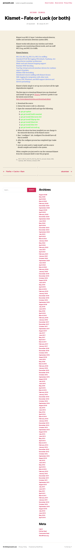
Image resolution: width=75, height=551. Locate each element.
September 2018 (44, 302)
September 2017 (44, 328)
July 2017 (42, 333)
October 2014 (43, 401)
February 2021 (43, 254)
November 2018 (44, 298)
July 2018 (42, 306)
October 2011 (43, 480)
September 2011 (44, 482)
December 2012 (44, 449)
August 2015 (43, 379)
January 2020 (43, 271)
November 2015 (44, 372)
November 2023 (44, 230)
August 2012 (43, 458)
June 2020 (42, 263)
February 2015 (43, 392)
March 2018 (43, 315)
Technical (41, 12)
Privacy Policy (68, 3)
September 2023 (44, 232)
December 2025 (44, 205)
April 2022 (42, 245)
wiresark (34, 160)
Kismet (48, 159)
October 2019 (43, 278)
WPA (38, 160)
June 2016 (42, 359)
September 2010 (44, 506)
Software (33, 12)
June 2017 (42, 335)
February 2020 (43, 269)
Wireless (29, 160)
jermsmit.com (8, 3)
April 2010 (42, 517)
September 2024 (44, 219)
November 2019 (44, 276)
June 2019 (42, 282)
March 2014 (43, 416)
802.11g (34, 159)
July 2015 (42, 381)
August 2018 (43, 304)
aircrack (44, 159)
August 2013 (43, 432)
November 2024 (44, 216)
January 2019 (43, 293)
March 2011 (42, 495)
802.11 (20, 159)
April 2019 (42, 287)
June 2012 (42, 462)
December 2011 (44, 476)
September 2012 (44, 456)
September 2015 (44, 377)
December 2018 (44, 295)
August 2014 (43, 405)
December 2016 (44, 348)
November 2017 (44, 324)
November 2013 (44, 425)
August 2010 (43, 508)
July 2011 (42, 487)
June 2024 (42, 221)
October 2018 (43, 300)
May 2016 (42, 361)
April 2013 (42, 440)
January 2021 (43, 256)
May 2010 (42, 515)
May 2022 (42, 243)
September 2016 (44, 355)
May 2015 (42, 386)
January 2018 (43, 320)
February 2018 (43, 317)
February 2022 (43, 247)
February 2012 (43, 471)
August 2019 (43, 280)
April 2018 (42, 313)
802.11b (29, 159)
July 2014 (42, 407)
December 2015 (44, 370)
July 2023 (42, 234)
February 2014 (43, 418)
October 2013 (43, 427)
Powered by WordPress (36, 547)
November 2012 (44, 451)
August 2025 (43, 210)
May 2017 (42, 337)
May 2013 (42, 438)
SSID (52, 159)
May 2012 (42, 465)
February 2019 (43, 291)
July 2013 (42, 434)
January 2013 (43, 447)
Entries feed (43, 531)
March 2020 (43, 267)
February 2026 (43, 203)
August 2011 (43, 484)
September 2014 (44, 403)
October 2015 (43, 375)
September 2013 (44, 429)
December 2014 (44, 396)
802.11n (39, 159)
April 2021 (42, 252)
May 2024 (42, 223)
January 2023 (43, 241)
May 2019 (42, 284)
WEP (25, 160)
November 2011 (44, 478)
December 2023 (44, 227)
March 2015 (43, 390)
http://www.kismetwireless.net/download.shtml (33, 99)
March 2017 (42, 342)
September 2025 (44, 208)
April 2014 (42, 414)
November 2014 (44, 399)
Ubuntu (37, 95)
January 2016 (43, 368)
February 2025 (43, 214)
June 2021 (42, 249)
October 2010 (43, 504)
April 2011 (42, 493)
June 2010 (42, 513)
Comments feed (44, 533)
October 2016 (43, 353)
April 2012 (42, 467)
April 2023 (42, 236)
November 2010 (44, 502)
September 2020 (44, 260)
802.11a (24, 159)
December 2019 (44, 274)
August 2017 (43, 331)
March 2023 (43, 238)
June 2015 (42, 383)
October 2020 (43, 258)
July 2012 (42, 460)
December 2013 (44, 423)
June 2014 (42, 410)
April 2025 (42, 212)
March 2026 (43, 201)
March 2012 (42, 469)
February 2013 (43, 445)
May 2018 (42, 311)
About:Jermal (59, 3)
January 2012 (43, 473)
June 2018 (42, 309)
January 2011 (43, 500)
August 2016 (43, 357)
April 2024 (42, 225)
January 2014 (43, 421)
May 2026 (42, 197)
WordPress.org (44, 535)
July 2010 (42, 511)
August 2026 (43, 194)
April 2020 (42, 265)
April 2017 (42, 339)
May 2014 (42, 412)
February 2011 (43, 498)
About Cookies (49, 3)
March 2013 (43, 443)
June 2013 (42, 436)
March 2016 (43, 364)
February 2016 (43, 366)
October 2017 (43, 326)
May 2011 (42, 491)
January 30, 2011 (43, 24)
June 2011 (42, 489)
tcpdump (20, 160)
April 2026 (42, 199)
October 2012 (43, 454)
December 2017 (44, 322)
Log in (41, 529)
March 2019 (43, 289)
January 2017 (43, 346)
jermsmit (32, 24)
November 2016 (44, 350)
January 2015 (43, 394)
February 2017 (43, 344)
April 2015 (42, 388)
